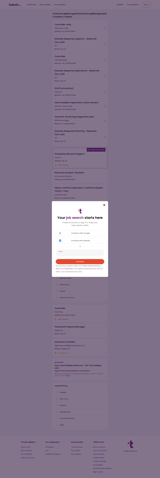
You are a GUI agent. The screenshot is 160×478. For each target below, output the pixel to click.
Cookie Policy (68, 269)
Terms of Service (89, 266)
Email (61, 251)
